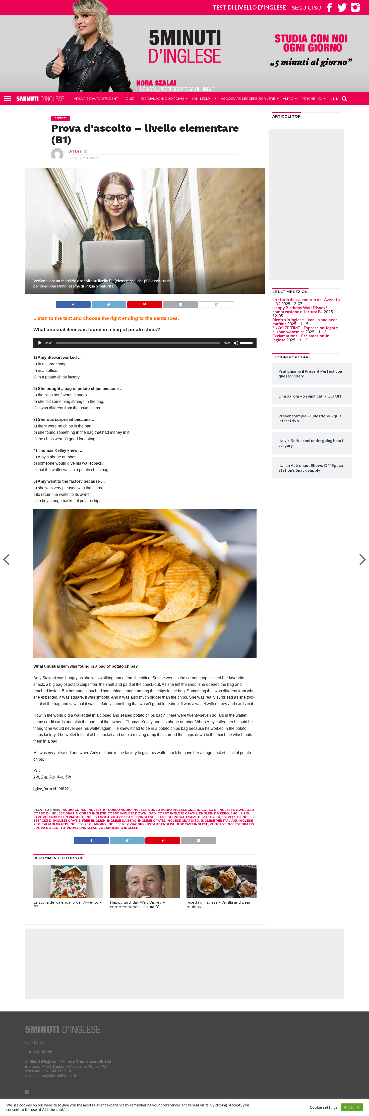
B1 (104, 810)
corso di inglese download (227, 810)
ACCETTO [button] (352, 1107)
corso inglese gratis (177, 813)
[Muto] (235, 343)
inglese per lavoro (88, 824)
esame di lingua (169, 817)
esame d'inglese (139, 817)
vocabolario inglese (118, 828)
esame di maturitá (203, 817)
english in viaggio (66, 817)
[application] (145, 343)
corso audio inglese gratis (174, 810)
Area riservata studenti (96, 98)
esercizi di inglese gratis (56, 820)
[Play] (39, 343)
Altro (288, 98)
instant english (160, 824)
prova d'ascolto (49, 828)
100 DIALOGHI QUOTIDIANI (162, 98)
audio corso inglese (82, 810)
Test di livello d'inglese (249, 7)
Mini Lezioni (202, 98)
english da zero (214, 813)
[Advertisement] (306, 204)
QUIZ (130, 98)
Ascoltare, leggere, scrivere (248, 98)
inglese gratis (151, 820)
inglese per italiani (219, 820)
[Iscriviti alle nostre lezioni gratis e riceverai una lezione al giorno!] (311, 51)
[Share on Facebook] (73, 303)
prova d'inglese (82, 828)
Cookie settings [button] (323, 1107)
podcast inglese (192, 824)
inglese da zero (122, 820)
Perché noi (311, 98)
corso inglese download (131, 813)
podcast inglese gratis (232, 824)
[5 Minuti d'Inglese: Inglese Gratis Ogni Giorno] (185, 46)
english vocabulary (104, 817)
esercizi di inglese (239, 817)
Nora (77, 151)
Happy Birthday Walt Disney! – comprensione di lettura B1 (137, 904)
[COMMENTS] (216, 303)
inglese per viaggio (125, 824)
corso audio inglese (127, 810)
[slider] (247, 342)
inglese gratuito (183, 820)
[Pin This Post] (144, 303)
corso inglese (92, 813)
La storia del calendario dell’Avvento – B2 (306, 301)
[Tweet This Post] (109, 303)
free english (93, 820)
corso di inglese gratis (55, 813)
